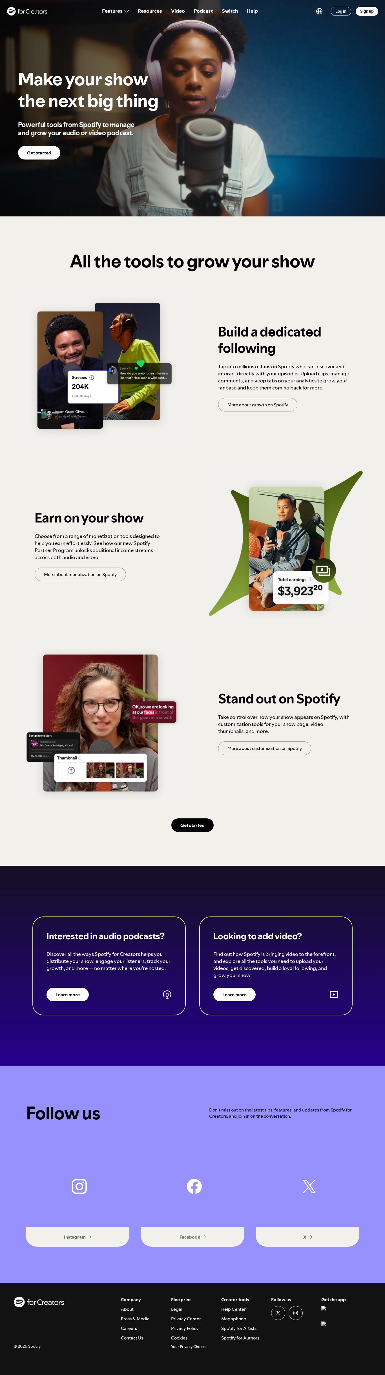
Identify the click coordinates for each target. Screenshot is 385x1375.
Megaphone (233, 1319)
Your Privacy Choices (189, 1346)
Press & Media (135, 1319)
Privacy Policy (185, 1328)
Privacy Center (186, 1319)
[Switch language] (319, 11)
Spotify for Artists (238, 1328)
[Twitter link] (278, 1313)
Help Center (233, 1309)
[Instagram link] (296, 1313)
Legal (176, 1309)
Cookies (179, 1338)
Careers (129, 1328)
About (127, 1309)
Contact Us (132, 1338)
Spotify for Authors (240, 1338)
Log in (340, 11)
